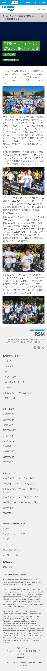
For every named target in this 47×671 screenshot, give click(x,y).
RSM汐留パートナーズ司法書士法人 (21, 502)
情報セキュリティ (23, 648)
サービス (7, 361)
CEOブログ (8, 513)
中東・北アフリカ (12, 549)
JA (35, 2)
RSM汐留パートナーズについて (18, 392)
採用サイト (8, 507)
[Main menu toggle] (43, 9)
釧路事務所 (8, 419)
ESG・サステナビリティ (15, 382)
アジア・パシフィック (14, 533)
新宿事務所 (8, 435)
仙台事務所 (8, 425)
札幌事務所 (8, 414)
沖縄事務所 (8, 462)
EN (32, 2)
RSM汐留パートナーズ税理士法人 (19, 483)
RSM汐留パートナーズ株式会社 (18, 478)
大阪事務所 (8, 446)
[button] (40, 9)
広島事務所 (8, 451)
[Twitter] (42, 347)
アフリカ (7, 528)
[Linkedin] (34, 347)
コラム (6, 371)
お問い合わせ (9, 398)
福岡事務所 (8, 456)
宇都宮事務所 (9, 430)
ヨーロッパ (8, 539)
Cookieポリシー (23, 657)
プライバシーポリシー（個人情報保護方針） (23, 651)
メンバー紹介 (9, 377)
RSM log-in (8, 567)
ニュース (27, 2)
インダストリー (10, 366)
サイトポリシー (23, 654)
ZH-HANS (41, 2)
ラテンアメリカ (10, 544)
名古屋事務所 (9, 440)
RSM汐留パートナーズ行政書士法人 (21, 497)
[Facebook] (38, 347)
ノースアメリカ (10, 555)
